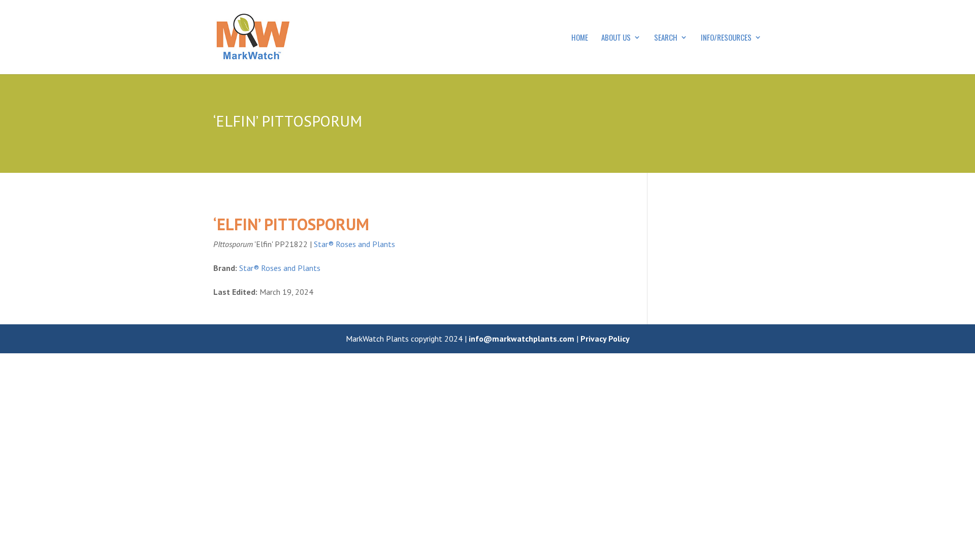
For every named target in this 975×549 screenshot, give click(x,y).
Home (579, 38)
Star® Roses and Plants (354, 244)
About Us (616, 38)
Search (665, 38)
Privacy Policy (605, 338)
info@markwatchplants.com (521, 338)
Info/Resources (726, 38)
